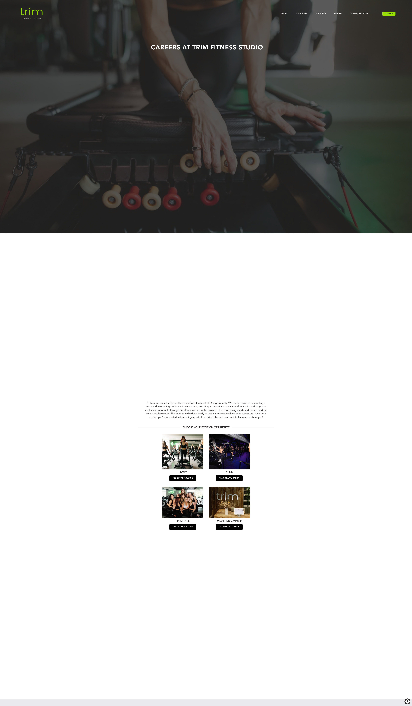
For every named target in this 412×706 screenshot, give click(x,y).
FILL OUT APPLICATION (183, 478)
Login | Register (359, 14)
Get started (389, 13)
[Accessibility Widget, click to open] (407, 701)
